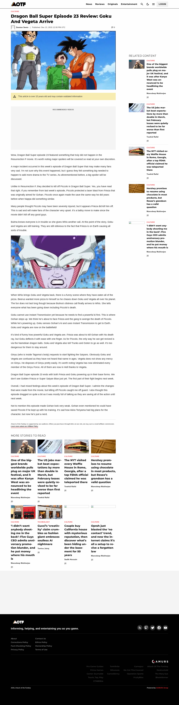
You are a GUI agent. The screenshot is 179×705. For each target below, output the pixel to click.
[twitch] (146, 627)
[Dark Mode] (147, 4)
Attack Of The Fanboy (157, 666)
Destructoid (162, 670)
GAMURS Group (162, 688)
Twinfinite (115, 666)
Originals (113, 4)
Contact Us (40, 638)
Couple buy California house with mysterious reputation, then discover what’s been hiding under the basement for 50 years (75, 540)
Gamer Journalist (95, 674)
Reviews (100, 4)
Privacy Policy (17, 649)
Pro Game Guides (94, 666)
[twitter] (152, 627)
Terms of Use (41, 649)
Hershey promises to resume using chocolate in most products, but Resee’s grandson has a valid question (103, 471)
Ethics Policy (41, 642)
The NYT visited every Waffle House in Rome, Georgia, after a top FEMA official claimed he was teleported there (76, 471)
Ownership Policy (43, 646)
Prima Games (96, 670)
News (89, 4)
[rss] (139, 627)
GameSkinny (113, 674)
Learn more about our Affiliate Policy (24, 426)
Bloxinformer (162, 677)
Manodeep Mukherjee (20, 497)
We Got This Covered (133, 670)
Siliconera (115, 670)
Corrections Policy (19, 642)
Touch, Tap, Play (95, 677)
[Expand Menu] (153, 4)
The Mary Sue (161, 674)
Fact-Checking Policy (21, 646)
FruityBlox (138, 677)
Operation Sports (135, 674)
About (14, 638)
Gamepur (138, 666)
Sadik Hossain (70, 559)
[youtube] (165, 627)
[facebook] (159, 627)
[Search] (142, 4)
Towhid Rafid (43, 497)
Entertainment (129, 4)
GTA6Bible (98, 681)
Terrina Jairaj (43, 548)
